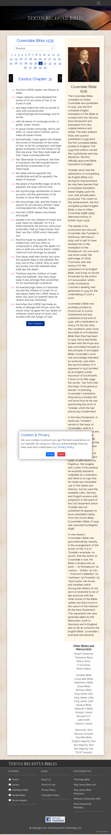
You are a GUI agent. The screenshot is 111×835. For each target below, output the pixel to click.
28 (26, 63)
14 (11, 59)
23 (54, 59)
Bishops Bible (84, 690)
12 (54, 54)
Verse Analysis (19, 800)
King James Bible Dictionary (82, 792)
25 (11, 63)
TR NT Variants (83, 752)
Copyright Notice (50, 795)
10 (44, 54)
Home (15, 779)
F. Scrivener (83, 665)
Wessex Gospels (83, 733)
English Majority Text (84, 741)
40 (45, 67)
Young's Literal (83, 712)
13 (58, 54)
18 (30, 59)
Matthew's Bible (83, 682)
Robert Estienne (83, 653)
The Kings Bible (82, 779)
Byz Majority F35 (83, 748)
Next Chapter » (35, 323)
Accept (50, 454)
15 (16, 59)
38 (35, 67)
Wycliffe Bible (84, 737)
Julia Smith (84, 719)
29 (31, 63)
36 (25, 67)
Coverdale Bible (83, 678)
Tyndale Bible (84, 675)
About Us (46, 779)
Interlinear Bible (19, 790)
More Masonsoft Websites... (82, 806)
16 (21, 59)
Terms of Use (48, 784)
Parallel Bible (18, 795)
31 (41, 63)
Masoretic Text (83, 730)
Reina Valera (83, 668)
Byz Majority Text (84, 745)
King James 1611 (83, 693)
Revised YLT (84, 716)
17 (26, 59)
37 (30, 67)
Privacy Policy (48, 790)
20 (40, 59)
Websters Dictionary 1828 (87, 798)
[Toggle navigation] (98, 3)
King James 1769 (83, 697)
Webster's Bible (83, 708)
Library (15, 784)
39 (40, 67)
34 (55, 63)
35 (60, 63)
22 (50, 59)
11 (49, 54)
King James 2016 (83, 701)
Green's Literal (83, 723)
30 (36, 63)
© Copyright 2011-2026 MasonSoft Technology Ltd (55, 828)
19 (35, 59)
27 (21, 63)
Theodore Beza (84, 657)
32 (45, 63)
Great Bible (83, 686)
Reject (61, 454)
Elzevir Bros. (84, 661)
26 (16, 63)
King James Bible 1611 (85, 784)
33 (50, 63)
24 (59, 59)
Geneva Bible (84, 705)
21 (45, 59)
